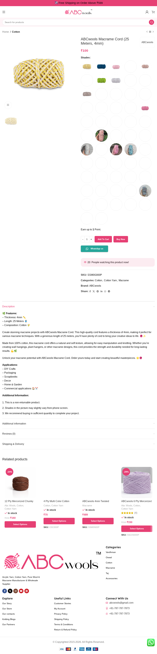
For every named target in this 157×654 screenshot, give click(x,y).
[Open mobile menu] (4, 12)
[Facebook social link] (90, 291)
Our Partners (8, 624)
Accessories (111, 578)
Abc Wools (10, 505)
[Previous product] (147, 31)
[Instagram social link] (15, 591)
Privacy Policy (60, 614)
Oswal (109, 557)
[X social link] (94, 291)
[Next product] (153, 31)
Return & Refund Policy (65, 629)
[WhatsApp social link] (105, 291)
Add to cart (103, 239)
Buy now (121, 239)
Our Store (7, 608)
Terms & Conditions (63, 624)
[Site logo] (78, 11)
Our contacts (8, 614)
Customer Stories (62, 603)
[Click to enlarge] (8, 105)
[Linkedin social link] (101, 291)
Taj (107, 573)
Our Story (7, 603)
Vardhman (111, 552)
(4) (135, 513)
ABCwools (147, 42)
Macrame (124, 280)
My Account (59, 608)
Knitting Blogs (8, 619)
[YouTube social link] (21, 591)
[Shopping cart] (153, 12)
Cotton (16, 32)
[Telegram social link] (109, 291)
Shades (85, 57)
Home (5, 32)
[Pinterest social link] (98, 291)
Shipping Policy (61, 619)
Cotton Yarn (110, 280)
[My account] (147, 12)
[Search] (151, 22)
